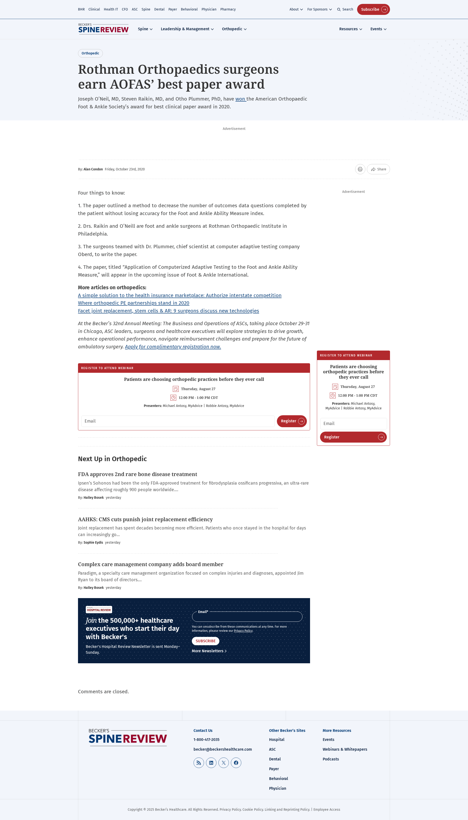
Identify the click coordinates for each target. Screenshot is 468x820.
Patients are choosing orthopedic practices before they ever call (194, 379)
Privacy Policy (243, 631)
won (240, 99)
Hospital (276, 739)
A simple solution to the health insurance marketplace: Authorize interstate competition (180, 295)
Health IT (111, 9)
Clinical (94, 9)
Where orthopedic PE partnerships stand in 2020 (133, 303)
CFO (125, 9)
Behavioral (189, 9)
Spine (146, 9)
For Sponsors (317, 9)
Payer (172, 9)
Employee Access (326, 810)
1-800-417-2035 (206, 739)
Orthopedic (232, 29)
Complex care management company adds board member (151, 564)
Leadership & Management (185, 29)
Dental (159, 9)
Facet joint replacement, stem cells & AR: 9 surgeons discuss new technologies (168, 311)
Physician (209, 9)
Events (376, 29)
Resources (348, 29)
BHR (81, 9)
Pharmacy (228, 9)
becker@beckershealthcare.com (223, 749)
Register (288, 421)
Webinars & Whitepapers (345, 749)
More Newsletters (208, 651)
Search (347, 9)
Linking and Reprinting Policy (287, 810)
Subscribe (370, 9)
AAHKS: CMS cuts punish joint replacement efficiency (145, 519)
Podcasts (331, 759)
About (294, 9)
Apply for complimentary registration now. (173, 346)
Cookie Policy (253, 810)
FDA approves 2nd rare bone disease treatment (137, 474)
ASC (135, 9)
